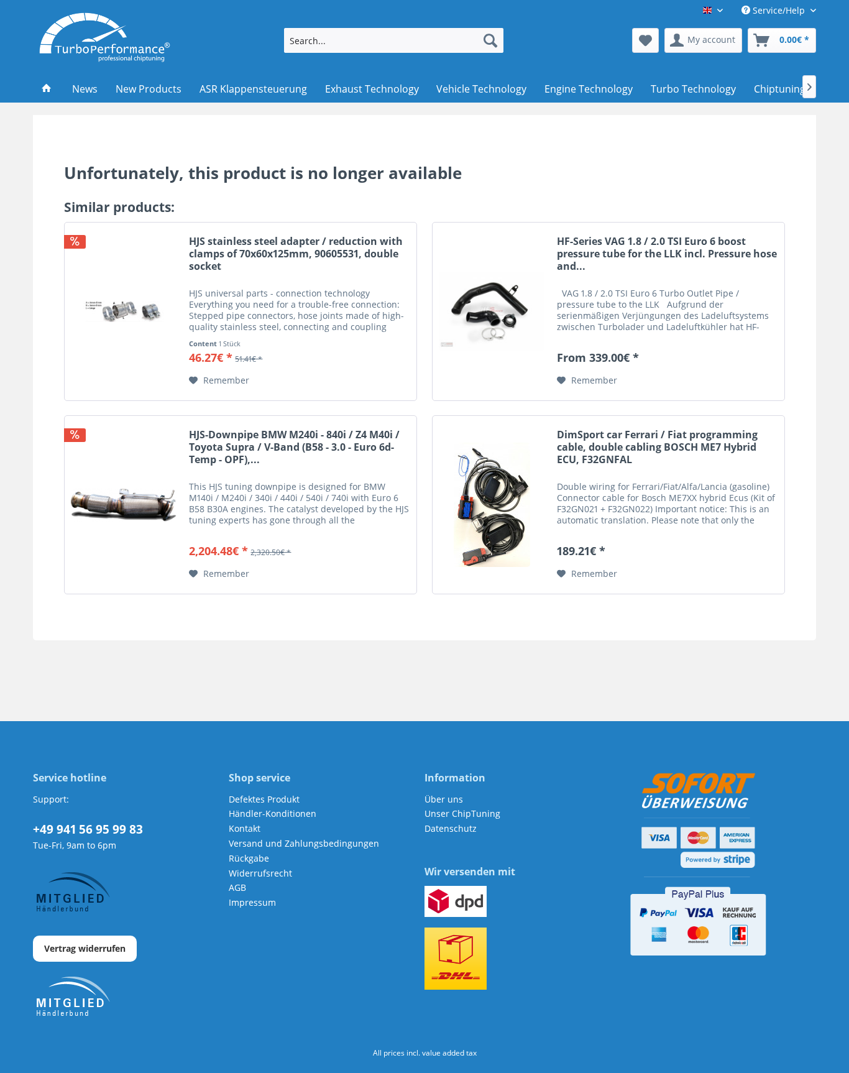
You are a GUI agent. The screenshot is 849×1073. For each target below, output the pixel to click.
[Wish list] (645, 40)
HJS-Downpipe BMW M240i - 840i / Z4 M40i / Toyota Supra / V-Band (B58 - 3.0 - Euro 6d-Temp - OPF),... (294, 447)
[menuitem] (393, 40)
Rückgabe (249, 858)
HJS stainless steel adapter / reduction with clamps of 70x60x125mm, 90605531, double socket (296, 254)
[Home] (47, 89)
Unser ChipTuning (462, 813)
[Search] (490, 40)
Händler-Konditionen (272, 813)
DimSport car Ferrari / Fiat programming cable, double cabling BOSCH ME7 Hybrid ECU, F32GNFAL (657, 447)
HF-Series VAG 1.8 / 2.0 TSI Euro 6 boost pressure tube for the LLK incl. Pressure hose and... (667, 254)
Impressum (252, 902)
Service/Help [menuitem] (778, 10)
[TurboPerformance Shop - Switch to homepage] (104, 37)
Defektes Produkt (264, 799)
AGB (237, 887)
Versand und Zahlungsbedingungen (304, 843)
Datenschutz (450, 828)
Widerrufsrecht (260, 873)
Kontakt (244, 828)
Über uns (443, 799)
